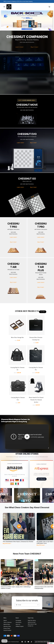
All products (18, 622)
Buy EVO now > (7, 543)
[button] (4, 6)
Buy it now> (34, 47)
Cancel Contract (7, 630)
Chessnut (9, 641)
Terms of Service (7, 622)
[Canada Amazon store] (12, 480)
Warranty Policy (7, 626)
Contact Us (30, 626)
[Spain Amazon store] (12, 483)
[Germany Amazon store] (17, 480)
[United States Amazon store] (7, 480)
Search (5, 620)
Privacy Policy (7, 628)
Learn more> (19, 47)
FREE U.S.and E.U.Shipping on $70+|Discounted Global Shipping (18, 1)
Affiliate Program (20, 626)
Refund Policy (7, 624)
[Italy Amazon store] (17, 483)
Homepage (18, 620)
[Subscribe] (37, 604)
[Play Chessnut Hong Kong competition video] (27, 436)
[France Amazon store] (22, 480)
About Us (18, 624)
